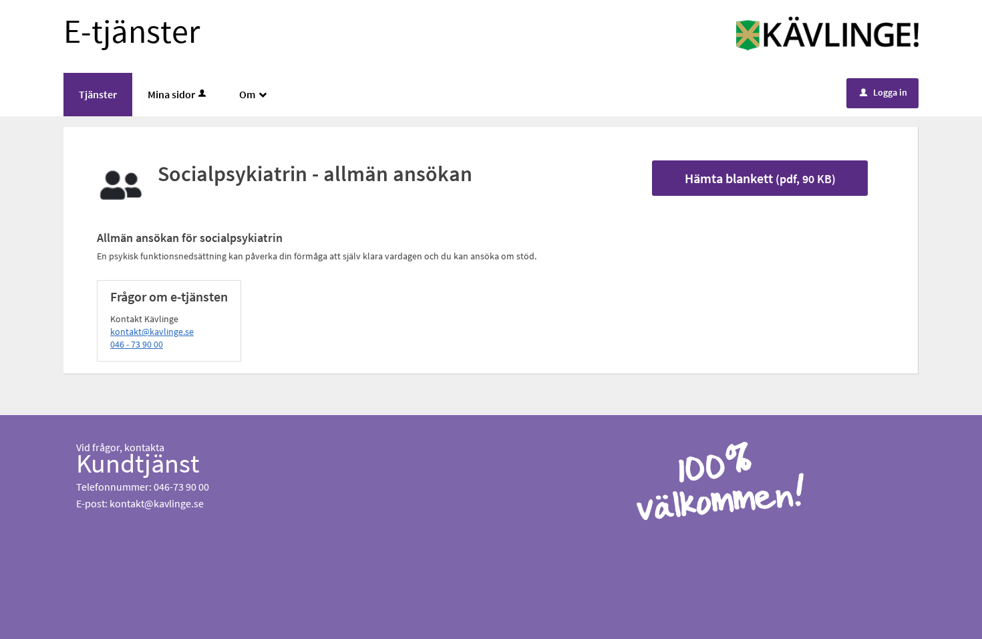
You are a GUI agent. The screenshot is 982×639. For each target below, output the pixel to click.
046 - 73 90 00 (136, 344)
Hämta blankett (760, 178)
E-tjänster (131, 31)
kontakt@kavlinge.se (152, 332)
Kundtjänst (138, 463)
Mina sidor (171, 94)
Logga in (883, 92)
